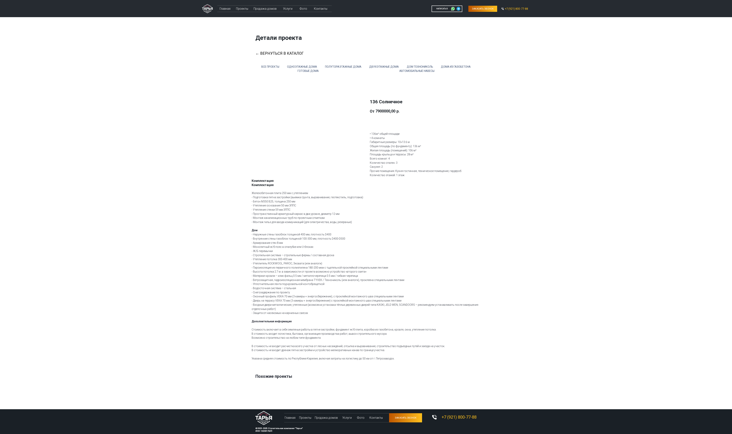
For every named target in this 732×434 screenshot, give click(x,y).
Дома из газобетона (456, 66)
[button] (482, 9)
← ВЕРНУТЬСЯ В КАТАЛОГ (279, 53)
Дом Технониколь (420, 66)
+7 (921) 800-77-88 (516, 8)
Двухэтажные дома (384, 66)
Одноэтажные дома (302, 66)
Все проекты (270, 66)
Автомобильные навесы (416, 70)
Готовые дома (308, 70)
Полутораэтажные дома (343, 66)
